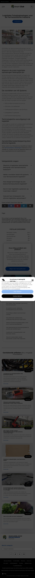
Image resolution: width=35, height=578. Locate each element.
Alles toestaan (17, 291)
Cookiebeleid (17, 299)
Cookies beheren (17, 296)
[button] (32, 280)
